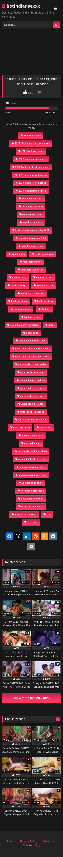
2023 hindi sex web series (32, 182)
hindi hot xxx (18, 254)
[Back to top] (52, 847)
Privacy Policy (28, 841)
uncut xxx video (21, 427)
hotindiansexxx (22, 6)
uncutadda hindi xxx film (32, 467)
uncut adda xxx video (32, 403)
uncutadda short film (32, 506)
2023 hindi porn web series (32, 175)
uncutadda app (32, 443)
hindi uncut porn (45, 285)
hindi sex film (19, 277)
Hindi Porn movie (44, 254)
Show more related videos (31, 698)
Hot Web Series (32, 135)
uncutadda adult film (32, 435)
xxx (48, 514)
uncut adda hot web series (32, 364)
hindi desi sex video (32, 206)
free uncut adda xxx (32, 198)
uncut (51, 324)
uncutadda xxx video (25, 514)
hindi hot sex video (32, 214)
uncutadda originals (32, 482)
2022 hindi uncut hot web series (32, 167)
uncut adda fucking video (32, 340)
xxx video (32, 522)
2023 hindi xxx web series (32, 190)
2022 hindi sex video (32, 151)
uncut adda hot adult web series (32, 356)
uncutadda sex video (32, 498)
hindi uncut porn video (32, 293)
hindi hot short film (32, 222)
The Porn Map (31, 845)
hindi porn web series (32, 269)
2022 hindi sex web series (32, 159)
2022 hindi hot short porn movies (32, 143)
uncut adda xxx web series (32, 419)
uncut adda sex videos (32, 388)
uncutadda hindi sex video (32, 459)
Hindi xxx (46, 309)
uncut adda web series (32, 396)
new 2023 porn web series (24, 324)
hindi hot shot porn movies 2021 (32, 230)
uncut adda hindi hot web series (32, 348)
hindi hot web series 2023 (32, 238)
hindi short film (18, 285)
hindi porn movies (32, 261)
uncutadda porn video (32, 490)
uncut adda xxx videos (32, 411)
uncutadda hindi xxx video (32, 475)
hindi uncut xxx (45, 301)
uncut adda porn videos (32, 380)
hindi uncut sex (19, 301)
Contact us (49, 841)
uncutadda (45, 427)
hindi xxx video (32, 317)
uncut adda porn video (32, 372)
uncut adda (32, 332)
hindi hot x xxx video (32, 246)
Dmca (10, 841)
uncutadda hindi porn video (32, 451)
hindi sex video (44, 277)
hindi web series (22, 309)
